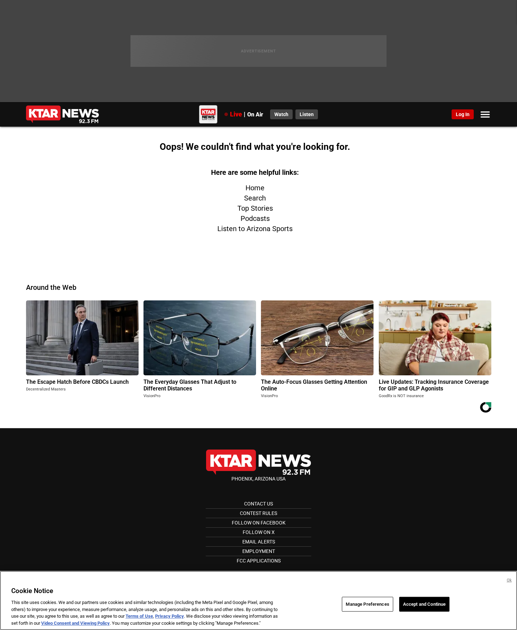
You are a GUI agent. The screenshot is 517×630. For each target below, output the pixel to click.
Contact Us (258, 504)
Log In (463, 114)
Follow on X (259, 532)
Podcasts (255, 218)
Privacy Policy (169, 616)
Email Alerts (258, 542)
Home (254, 188)
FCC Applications (259, 561)
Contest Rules (258, 513)
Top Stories (255, 208)
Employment (258, 551)
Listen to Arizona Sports (255, 228)
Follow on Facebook (259, 523)
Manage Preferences (367, 604)
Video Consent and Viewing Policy (75, 622)
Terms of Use (139, 616)
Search (255, 198)
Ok (509, 580)
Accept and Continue (424, 604)
